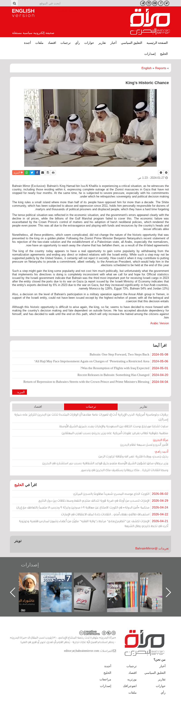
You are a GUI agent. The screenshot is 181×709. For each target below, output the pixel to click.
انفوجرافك (130, 686)
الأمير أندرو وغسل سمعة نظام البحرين (144, 442)
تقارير (102, 42)
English (146, 68)
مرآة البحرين (150, 22)
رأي (77, 42)
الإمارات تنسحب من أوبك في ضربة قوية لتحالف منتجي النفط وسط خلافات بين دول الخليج (103, 500)
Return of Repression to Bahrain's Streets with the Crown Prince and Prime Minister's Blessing (95, 381)
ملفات (39, 42)
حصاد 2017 (93, 577)
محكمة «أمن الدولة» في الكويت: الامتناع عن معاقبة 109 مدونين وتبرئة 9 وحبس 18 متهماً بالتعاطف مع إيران (92, 507)
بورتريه (132, 679)
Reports (160, 68)
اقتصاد (52, 42)
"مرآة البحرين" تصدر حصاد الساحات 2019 (160, 582)
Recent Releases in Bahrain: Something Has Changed (122, 374)
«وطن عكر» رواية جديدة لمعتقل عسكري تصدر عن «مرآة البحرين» (127, 585)
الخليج (164, 53)
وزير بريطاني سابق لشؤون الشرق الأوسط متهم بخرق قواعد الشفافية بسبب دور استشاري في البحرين (105, 463)
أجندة (27, 42)
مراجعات (105, 679)
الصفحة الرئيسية (157, 42)
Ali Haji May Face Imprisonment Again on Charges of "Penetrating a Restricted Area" (101, 361)
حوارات (89, 42)
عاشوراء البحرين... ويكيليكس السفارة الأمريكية (60, 582)
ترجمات (65, 42)
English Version (23, 13)
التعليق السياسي (131, 42)
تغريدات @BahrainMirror (152, 548)
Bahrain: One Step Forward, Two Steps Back (129, 354)
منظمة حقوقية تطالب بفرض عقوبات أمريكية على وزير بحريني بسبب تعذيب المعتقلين (115, 433)
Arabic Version (159, 323)
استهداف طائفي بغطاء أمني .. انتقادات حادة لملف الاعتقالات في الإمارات (114, 514)
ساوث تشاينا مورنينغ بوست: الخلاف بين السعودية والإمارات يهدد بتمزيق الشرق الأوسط (113, 426)
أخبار (113, 42)
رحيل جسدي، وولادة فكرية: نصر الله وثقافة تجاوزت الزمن (133, 454)
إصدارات (150, 53)
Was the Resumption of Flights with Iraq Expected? (124, 368)
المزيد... (19, 392)
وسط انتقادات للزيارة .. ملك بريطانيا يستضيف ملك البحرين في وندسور (124, 470)
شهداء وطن (27, 577)
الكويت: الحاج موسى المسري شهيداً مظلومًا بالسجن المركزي (120, 493)
